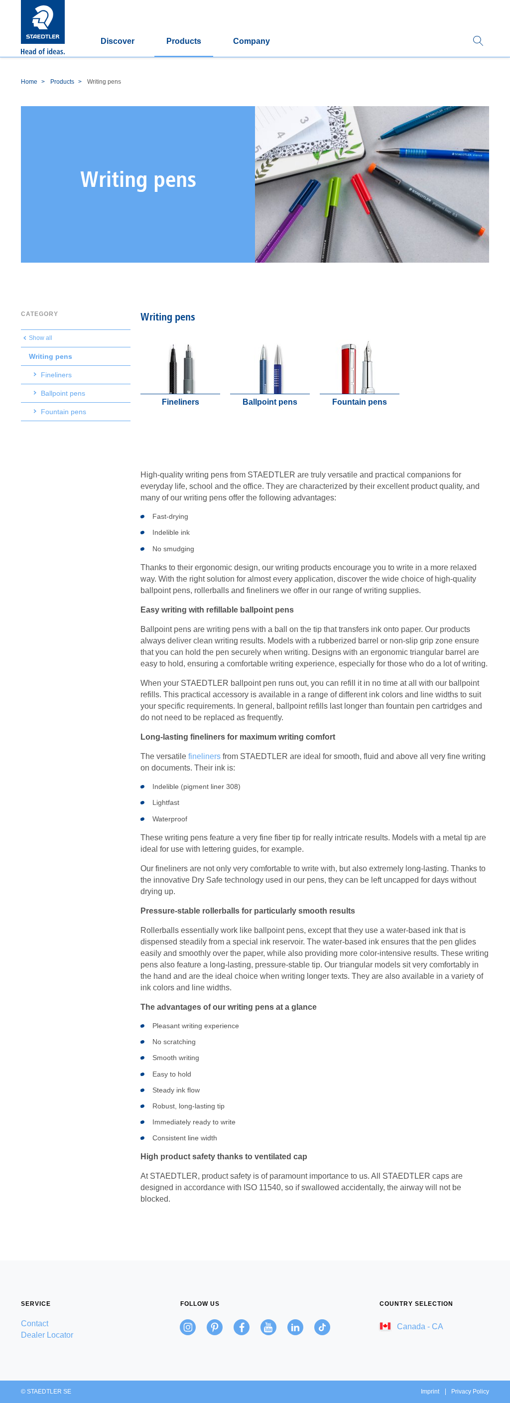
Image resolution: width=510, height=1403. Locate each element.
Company (251, 41)
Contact (34, 1323)
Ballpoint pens (63, 393)
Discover (117, 41)
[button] (478, 41)
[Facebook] (242, 1327)
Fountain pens (63, 412)
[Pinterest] (215, 1327)
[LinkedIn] (295, 1327)
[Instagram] (188, 1327)
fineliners (204, 756)
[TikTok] (322, 1327)
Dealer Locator (47, 1335)
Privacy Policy (470, 1391)
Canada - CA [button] (419, 1326)
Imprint (430, 1391)
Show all (40, 337)
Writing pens (50, 356)
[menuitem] (75, 1323)
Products (183, 41)
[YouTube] (268, 1327)
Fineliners (56, 375)
